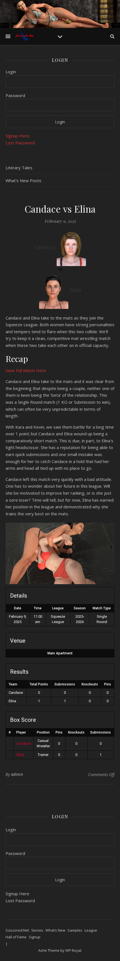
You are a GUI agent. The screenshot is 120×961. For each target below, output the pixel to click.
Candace (23, 743)
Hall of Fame (16, 936)
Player (21, 732)
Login (11, 71)
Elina (20, 755)
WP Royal (73, 950)
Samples (75, 930)
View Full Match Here (26, 370)
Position (43, 732)
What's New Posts (23, 180)
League (91, 930)
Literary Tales (19, 167)
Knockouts (76, 732)
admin (17, 774)
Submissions (100, 732)
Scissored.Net (17, 930)
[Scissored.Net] (25, 36)
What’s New (55, 930)
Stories (37, 930)
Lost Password (20, 142)
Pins (59, 732)
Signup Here (17, 135)
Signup (34, 936)
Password (15, 95)
